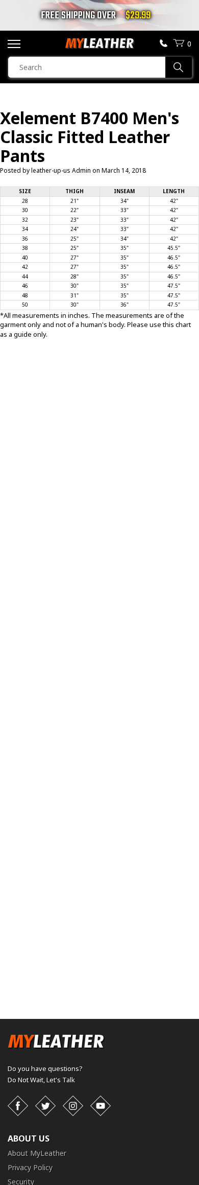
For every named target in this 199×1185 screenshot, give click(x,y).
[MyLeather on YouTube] (100, 1106)
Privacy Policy (30, 1167)
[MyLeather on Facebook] (18, 1106)
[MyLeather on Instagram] (73, 1106)
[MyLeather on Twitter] (45, 1106)
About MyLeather (37, 1153)
